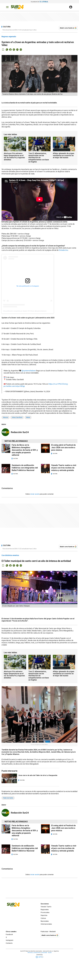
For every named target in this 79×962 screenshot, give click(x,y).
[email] (17, 49)
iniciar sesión (34, 494)
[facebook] (10, 49)
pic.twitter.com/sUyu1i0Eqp (14, 386)
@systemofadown (29, 371)
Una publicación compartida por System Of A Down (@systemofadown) (24, 311)
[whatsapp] (7, 49)
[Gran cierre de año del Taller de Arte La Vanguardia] (9, 778)
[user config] (70, 7)
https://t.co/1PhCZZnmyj (58, 384)
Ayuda (50, 952)
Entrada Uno (63, 250)
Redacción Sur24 (20, 432)
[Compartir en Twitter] (14, 49)
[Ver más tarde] (3, 49)
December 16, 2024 (43, 391)
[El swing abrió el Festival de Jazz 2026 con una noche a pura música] (45, 448)
